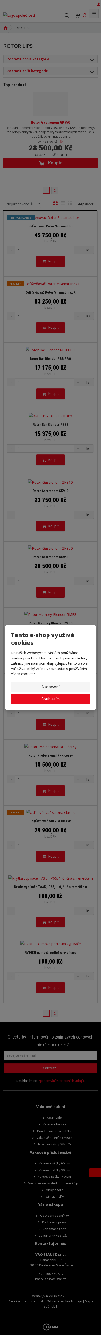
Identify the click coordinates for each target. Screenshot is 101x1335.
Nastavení (50, 686)
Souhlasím (50, 698)
